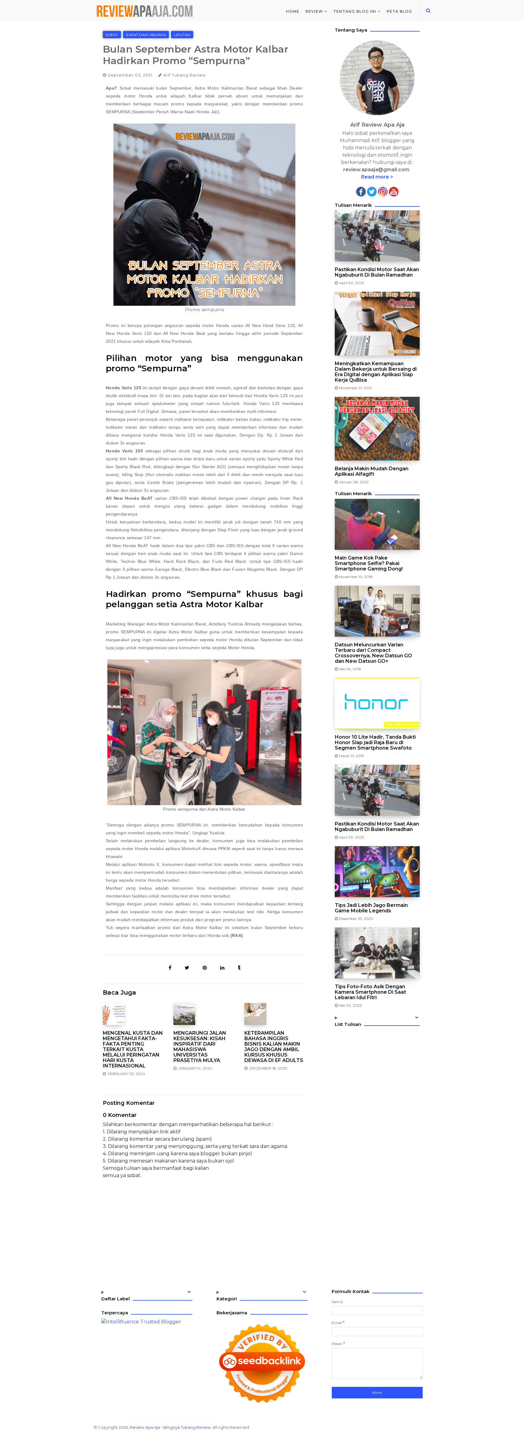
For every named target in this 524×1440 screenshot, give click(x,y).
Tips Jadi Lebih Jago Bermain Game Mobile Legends (371, 908)
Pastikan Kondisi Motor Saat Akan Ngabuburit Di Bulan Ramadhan (377, 272)
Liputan (182, 34)
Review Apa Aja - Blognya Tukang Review (170, 1427)
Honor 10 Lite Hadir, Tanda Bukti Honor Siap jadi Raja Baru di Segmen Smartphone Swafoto (375, 742)
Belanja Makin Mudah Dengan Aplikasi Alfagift (371, 471)
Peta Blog (399, 11)
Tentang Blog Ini (354, 11)
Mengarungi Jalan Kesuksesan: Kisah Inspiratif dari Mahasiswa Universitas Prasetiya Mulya (199, 1046)
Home (292, 11)
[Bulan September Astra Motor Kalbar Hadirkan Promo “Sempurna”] (171, 968)
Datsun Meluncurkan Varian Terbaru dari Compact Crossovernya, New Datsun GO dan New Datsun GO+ (373, 653)
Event (112, 34)
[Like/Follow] (361, 191)
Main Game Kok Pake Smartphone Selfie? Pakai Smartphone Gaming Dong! (369, 563)
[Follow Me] (372, 191)
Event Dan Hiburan (146, 34)
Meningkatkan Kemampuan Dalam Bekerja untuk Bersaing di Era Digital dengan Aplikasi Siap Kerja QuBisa (376, 372)
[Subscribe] (393, 191)
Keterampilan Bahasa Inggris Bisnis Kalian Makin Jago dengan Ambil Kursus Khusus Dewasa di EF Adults (273, 1046)
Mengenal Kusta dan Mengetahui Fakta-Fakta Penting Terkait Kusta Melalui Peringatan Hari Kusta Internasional (133, 1049)
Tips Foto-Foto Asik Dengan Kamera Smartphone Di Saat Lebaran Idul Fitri (370, 992)
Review (314, 11)
